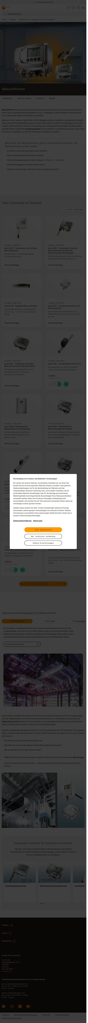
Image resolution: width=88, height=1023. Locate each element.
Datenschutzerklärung (22, 521)
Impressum (37, 521)
